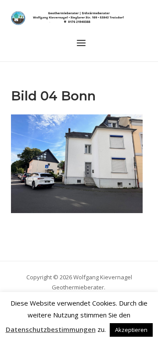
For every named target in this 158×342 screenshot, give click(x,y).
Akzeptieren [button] (131, 330)
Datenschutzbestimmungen (51, 329)
